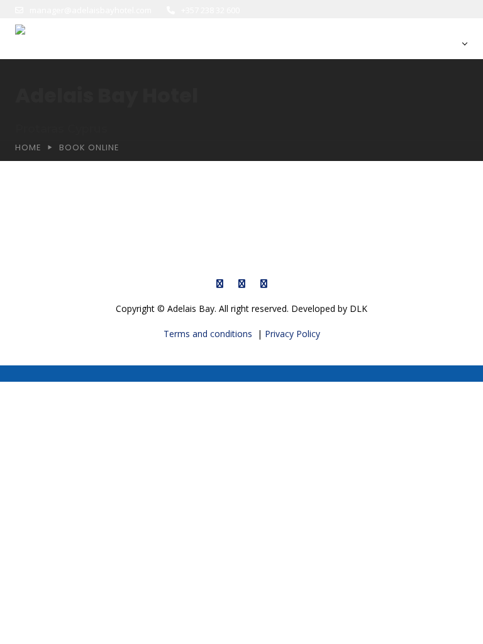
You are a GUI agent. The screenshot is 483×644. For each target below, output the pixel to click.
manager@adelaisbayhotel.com (91, 10)
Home (28, 147)
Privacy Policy (292, 334)
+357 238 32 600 (210, 10)
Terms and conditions (209, 334)
